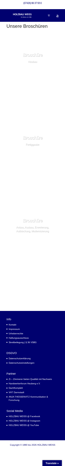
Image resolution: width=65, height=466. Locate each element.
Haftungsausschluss (19, 338)
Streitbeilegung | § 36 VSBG (23, 342)
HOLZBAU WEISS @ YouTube (24, 425)
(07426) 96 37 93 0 (32, 3)
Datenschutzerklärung (20, 358)
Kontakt (12, 324)
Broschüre (32, 54)
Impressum (14, 329)
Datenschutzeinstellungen (21, 363)
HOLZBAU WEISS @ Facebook (24, 416)
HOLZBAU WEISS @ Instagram (24, 420)
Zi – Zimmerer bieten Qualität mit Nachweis (30, 379)
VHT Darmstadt (16, 392)
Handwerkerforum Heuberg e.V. (24, 383)
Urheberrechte (16, 333)
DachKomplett (16, 388)
